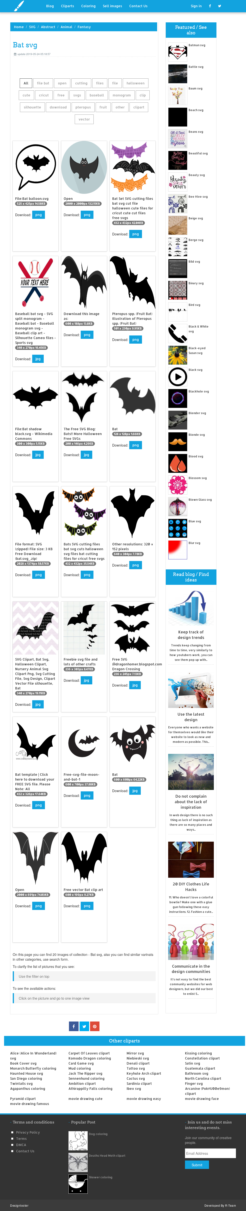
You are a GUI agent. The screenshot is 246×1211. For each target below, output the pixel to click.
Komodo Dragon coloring (89, 1058)
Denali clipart (138, 1063)
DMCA (21, 1145)
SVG (32, 27)
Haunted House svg (26, 1073)
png (38, 215)
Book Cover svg (23, 1063)
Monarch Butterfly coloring (33, 1068)
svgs (77, 95)
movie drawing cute (85, 1099)
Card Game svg (81, 1063)
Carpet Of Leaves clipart (89, 1053)
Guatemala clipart (200, 1068)
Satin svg (192, 1063)
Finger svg (194, 1083)
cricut (44, 95)
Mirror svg (135, 1053)
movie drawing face (202, 1099)
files (100, 83)
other (120, 107)
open (62, 83)
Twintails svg (21, 1083)
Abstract (48, 27)
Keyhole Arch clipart (144, 1073)
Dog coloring (98, 1134)
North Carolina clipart (203, 1078)
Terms (21, 1138)
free (61, 95)
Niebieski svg (138, 1058)
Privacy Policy (28, 1132)
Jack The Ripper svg (85, 1073)
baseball (97, 95)
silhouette (32, 107)
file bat (43, 83)
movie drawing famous (29, 1104)
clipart (138, 107)
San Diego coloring (26, 1078)
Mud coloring (79, 1068)
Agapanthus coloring (27, 1088)
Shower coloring (100, 1177)
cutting (81, 83)
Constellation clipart (202, 1058)
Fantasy (84, 27)
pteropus (83, 107)
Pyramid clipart (23, 1099)
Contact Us (138, 6)
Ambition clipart (82, 1083)
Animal (66, 27)
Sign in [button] (196, 6)
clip (143, 95)
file (115, 83)
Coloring (88, 6)
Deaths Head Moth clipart (107, 1155)
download (58, 107)
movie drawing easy (144, 1099)
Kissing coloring (198, 1053)
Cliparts (67, 6)
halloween (136, 83)
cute (26, 95)
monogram (122, 95)
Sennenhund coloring (86, 1078)
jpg (38, 359)
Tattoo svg (136, 1068)
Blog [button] (50, 6)
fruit (103, 107)
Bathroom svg (196, 1073)
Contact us (25, 1151)
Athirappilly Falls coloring (90, 1088)
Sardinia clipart (139, 1083)
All (26, 83)
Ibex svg (134, 1088)
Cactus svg (136, 1078)
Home (19, 27)
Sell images (112, 6)
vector (84, 119)
